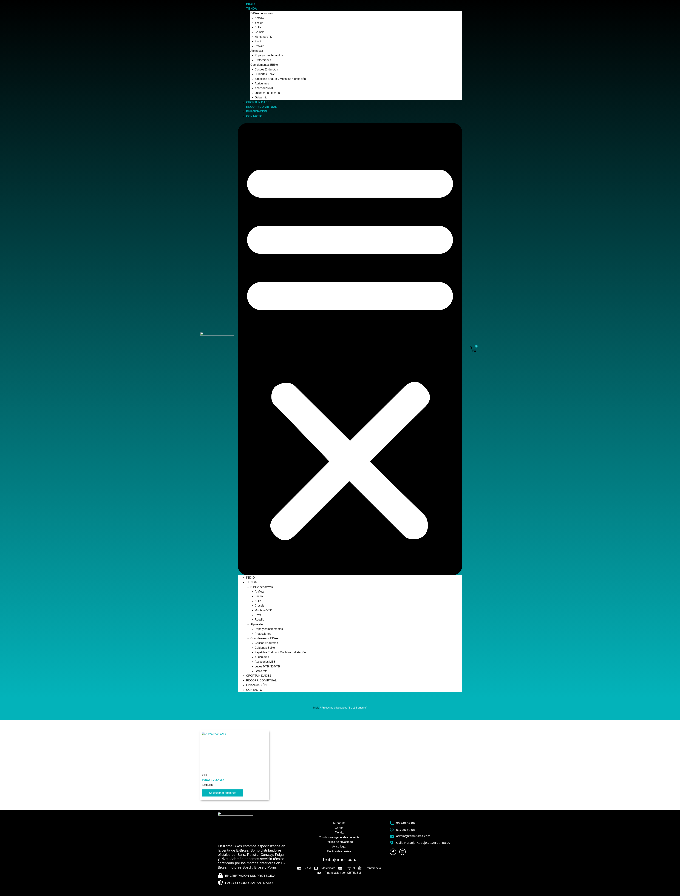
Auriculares (262, 83)
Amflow (259, 17)
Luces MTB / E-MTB (267, 92)
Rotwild (259, 46)
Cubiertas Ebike (265, 74)
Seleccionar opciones (222, 792)
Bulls (258, 27)
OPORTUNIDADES (258, 102)
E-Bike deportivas (261, 13)
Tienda (251, 8)
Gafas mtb (261, 97)
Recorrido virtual (261, 106)
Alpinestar (256, 50)
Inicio (250, 3)
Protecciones (263, 60)
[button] (350, 349)
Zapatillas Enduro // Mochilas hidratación (280, 78)
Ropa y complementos (269, 55)
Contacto (254, 116)
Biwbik (259, 22)
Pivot (258, 41)
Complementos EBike (264, 64)
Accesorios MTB (265, 88)
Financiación (256, 111)
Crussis (259, 31)
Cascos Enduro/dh (266, 69)
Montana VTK (263, 36)
